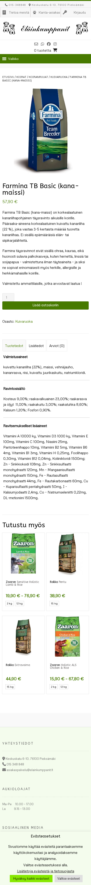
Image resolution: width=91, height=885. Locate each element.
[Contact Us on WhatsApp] (42, 44)
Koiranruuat (38, 76)
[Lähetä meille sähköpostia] (36, 44)
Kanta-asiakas (49, 12)
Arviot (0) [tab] (57, 346)
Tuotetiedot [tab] (14, 346)
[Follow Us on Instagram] (55, 44)
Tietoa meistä (19, 12)
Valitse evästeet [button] (68, 878)
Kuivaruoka (58, 76)
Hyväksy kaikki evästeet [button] (31, 878)
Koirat (21, 76)
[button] (13, 58)
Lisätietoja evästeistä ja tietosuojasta (45, 871)
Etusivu (8, 76)
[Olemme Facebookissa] (49, 44)
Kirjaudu (80, 12)
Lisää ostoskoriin (46, 305)
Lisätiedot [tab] (36, 346)
